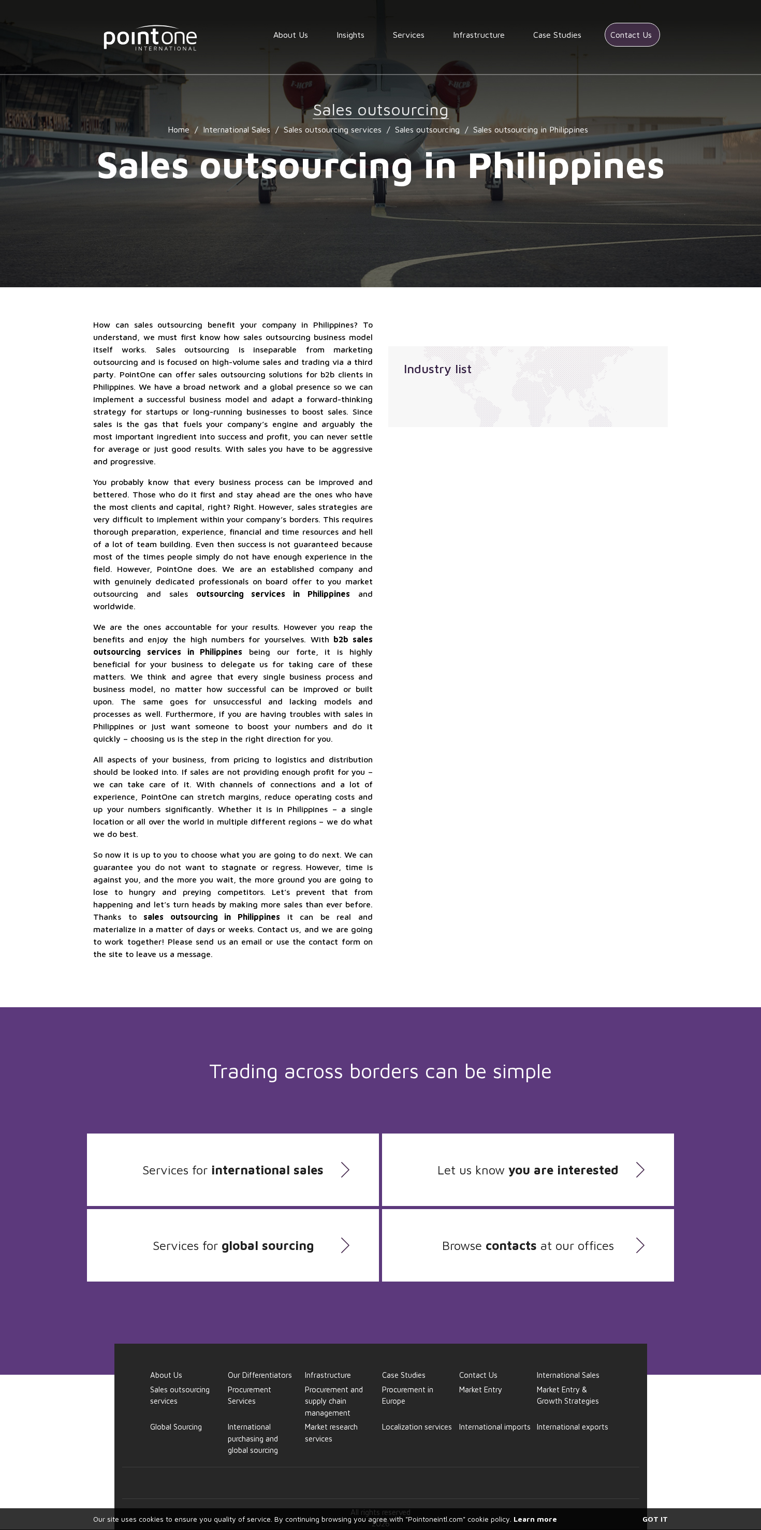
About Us (290, 34)
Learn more (535, 1518)
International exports (572, 1426)
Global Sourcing (176, 1426)
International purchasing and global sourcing (253, 1438)
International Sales (236, 129)
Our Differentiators (260, 1375)
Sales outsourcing (427, 129)
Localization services (417, 1426)
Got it (655, 1518)
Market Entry (480, 1389)
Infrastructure (479, 34)
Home (178, 129)
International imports (495, 1426)
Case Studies (557, 34)
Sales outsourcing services (333, 129)
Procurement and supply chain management (334, 1401)
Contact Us (631, 34)
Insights (350, 34)
